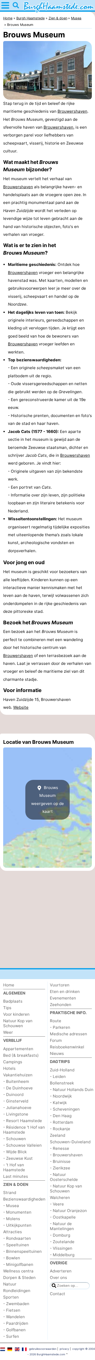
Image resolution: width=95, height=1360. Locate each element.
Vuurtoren (59, 984)
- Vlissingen (61, 1248)
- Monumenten (17, 1212)
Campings (12, 1061)
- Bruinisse (60, 1161)
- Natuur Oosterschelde (64, 1177)
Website (20, 707)
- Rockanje (60, 1128)
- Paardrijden (15, 1323)
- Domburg (60, 1235)
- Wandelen (14, 1316)
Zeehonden (60, 1004)
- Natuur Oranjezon (68, 1210)
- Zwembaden (16, 1303)
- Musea (11, 1205)
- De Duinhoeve (18, 1087)
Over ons (58, 1277)
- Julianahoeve (17, 1107)
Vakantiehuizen (17, 1074)
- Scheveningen (65, 1109)
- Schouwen (14, 1138)
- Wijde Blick (15, 1151)
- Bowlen (11, 1257)
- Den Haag (61, 1115)
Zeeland (57, 1135)
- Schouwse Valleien (22, 1145)
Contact (57, 1293)
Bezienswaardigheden (24, 1199)
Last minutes (15, 1176)
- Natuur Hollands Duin (71, 1089)
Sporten (11, 1297)
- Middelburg (62, 1254)
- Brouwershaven (66, 1154)
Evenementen (63, 998)
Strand (9, 1192)
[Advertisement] (47, 724)
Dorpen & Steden (19, 1277)
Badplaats (12, 1001)
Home (8, 984)
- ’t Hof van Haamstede (14, 1167)
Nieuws (57, 1053)
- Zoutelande (62, 1241)
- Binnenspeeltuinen (22, 1251)
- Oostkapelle (63, 1217)
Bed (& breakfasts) (21, 1055)
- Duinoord (13, 1094)
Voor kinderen (16, 1014)
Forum (56, 1040)
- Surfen (11, 1336)
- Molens (11, 1218)
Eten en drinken (65, 991)
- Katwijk (58, 1102)
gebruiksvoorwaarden (42, 1348)
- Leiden (58, 1076)
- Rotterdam (61, 1122)
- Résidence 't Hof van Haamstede (24, 1130)
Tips (7, 1007)
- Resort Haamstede (22, 1120)
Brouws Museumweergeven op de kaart (47, 799)
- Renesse (59, 1148)
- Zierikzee (60, 1167)
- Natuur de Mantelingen (62, 1226)
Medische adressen (68, 1033)
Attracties (12, 1231)
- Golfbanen (14, 1329)
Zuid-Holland (62, 1069)
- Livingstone (15, 1114)
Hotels (9, 1068)
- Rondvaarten (17, 1238)
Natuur (9, 1284)
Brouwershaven (72, 111)
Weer (8, 1032)
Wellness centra (18, 1270)
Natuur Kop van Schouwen (17, 1023)
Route (55, 1020)
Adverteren (61, 1270)
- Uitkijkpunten (17, 1225)
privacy (64, 1348)
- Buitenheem (16, 1081)
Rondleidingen (16, 1290)
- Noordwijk (61, 1096)
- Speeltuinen (16, 1244)
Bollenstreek (62, 1083)
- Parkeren (60, 1027)
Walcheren (60, 1197)
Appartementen (18, 1048)
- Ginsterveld (15, 1101)
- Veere (57, 1204)
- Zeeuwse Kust (18, 1158)
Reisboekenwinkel (67, 1046)
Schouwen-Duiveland (70, 1141)
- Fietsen (11, 1310)
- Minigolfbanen (18, 1264)
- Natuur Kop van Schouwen (66, 1188)
